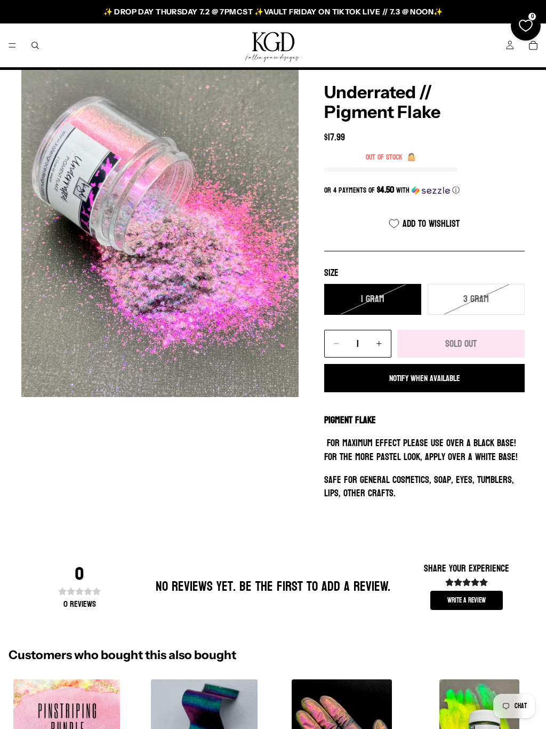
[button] (424, 190)
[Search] (35, 45)
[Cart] (533, 45)
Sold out (461, 344)
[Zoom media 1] (160, 233)
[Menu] (12, 45)
